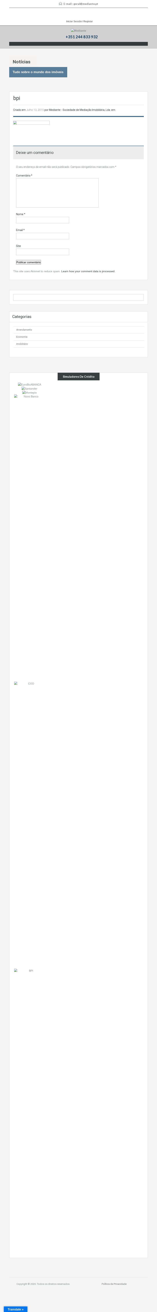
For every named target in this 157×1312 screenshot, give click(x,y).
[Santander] (29, 388)
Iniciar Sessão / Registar (79, 21)
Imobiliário (22, 343)
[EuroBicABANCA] (29, 384)
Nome (20, 214)
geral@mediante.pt (86, 3)
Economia (21, 336)
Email (20, 230)
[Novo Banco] (29, 537)
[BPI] (29, 1112)
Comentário (24, 175)
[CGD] (29, 825)
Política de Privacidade (114, 1284)
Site (18, 246)
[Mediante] (78, 31)
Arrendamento (24, 329)
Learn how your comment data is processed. (88, 271)
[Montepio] (29, 392)
